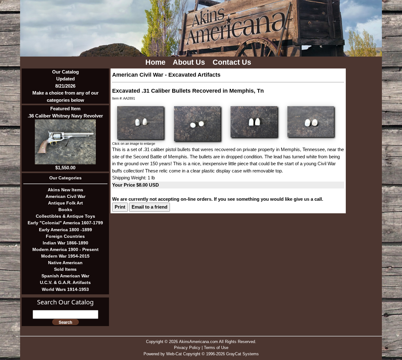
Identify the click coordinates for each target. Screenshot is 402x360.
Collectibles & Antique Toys (65, 216)
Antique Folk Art (65, 202)
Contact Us (233, 62)
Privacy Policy (187, 347)
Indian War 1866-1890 (65, 242)
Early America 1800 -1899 (65, 229)
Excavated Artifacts (194, 75)
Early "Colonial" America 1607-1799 (65, 222)
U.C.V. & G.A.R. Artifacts (65, 282)
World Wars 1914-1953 (65, 289)
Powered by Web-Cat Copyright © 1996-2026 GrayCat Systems (201, 354)
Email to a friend (149, 207)
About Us (190, 62)
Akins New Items (65, 189)
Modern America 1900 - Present (65, 249)
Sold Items (65, 269)
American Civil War (65, 196)
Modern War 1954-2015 (65, 256)
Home (156, 62)
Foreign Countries (65, 236)
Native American (65, 262)
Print (120, 207)
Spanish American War (65, 275)
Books (65, 209)
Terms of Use (216, 347)
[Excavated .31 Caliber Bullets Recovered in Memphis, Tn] (140, 122)
